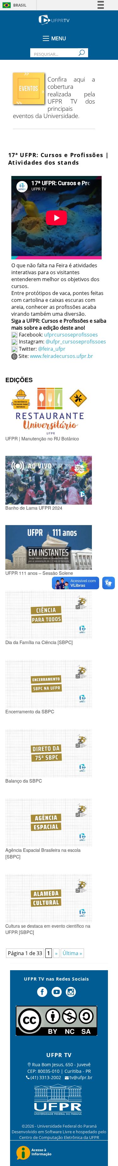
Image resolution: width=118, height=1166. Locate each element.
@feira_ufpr (51, 348)
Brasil (19, 5)
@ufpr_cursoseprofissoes (76, 341)
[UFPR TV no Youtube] (57, 994)
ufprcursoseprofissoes (70, 334)
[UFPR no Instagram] (70, 994)
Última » (72, 953)
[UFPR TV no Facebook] (43, 994)
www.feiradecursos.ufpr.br (61, 356)
